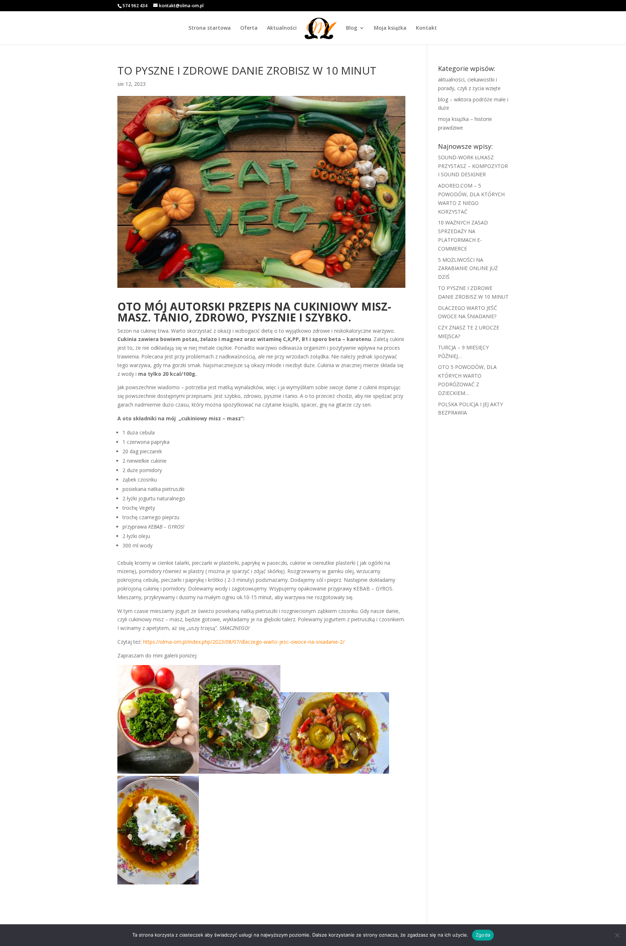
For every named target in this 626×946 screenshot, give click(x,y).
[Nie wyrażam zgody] (617, 935)
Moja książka (390, 28)
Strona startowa (209, 28)
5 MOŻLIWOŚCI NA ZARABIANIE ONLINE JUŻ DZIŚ (468, 268)
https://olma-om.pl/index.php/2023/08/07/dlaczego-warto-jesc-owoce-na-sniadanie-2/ (244, 641)
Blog (351, 28)
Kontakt (426, 28)
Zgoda (483, 935)
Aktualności (282, 28)
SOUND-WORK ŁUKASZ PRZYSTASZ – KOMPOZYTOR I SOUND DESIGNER (473, 166)
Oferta (249, 28)
